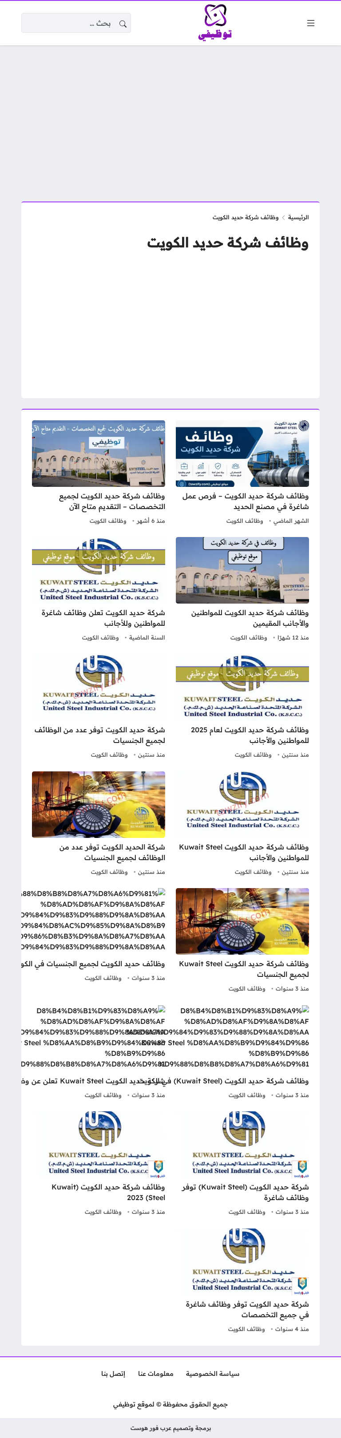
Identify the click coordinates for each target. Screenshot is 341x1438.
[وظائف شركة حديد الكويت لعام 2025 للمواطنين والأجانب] (242, 707)
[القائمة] (311, 23)
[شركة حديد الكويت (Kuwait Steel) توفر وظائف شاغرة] (242, 1164)
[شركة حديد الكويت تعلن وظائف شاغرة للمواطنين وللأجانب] (98, 590)
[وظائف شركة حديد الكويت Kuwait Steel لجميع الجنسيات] (242, 941)
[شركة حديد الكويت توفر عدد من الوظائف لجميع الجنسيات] (98, 707)
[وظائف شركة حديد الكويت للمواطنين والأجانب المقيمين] (242, 590)
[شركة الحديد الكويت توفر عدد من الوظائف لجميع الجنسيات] (98, 824)
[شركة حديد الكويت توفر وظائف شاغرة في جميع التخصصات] (242, 1282)
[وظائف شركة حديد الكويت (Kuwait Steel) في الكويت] (218, 1053)
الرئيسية (298, 217)
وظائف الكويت (244, 520)
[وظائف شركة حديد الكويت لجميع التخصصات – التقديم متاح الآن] (98, 473)
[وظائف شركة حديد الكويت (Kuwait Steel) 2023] (98, 1164)
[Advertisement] (170, 118)
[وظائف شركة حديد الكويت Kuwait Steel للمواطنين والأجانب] (242, 824)
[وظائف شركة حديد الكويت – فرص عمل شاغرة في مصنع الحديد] (242, 473)
